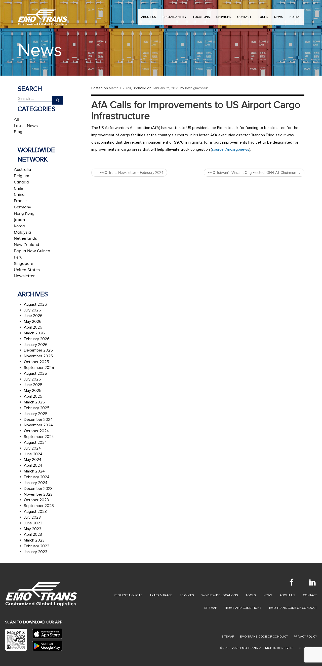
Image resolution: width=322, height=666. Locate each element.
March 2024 (34, 471)
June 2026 (33, 315)
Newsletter (24, 275)
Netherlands (25, 238)
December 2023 (38, 488)
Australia (22, 169)
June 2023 (33, 523)
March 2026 (34, 333)
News (267, 595)
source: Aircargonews (230, 149)
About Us (148, 17)
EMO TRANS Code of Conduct (264, 637)
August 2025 (35, 373)
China (19, 194)
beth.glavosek (196, 88)
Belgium (21, 175)
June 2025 (33, 384)
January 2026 (36, 344)
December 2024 (38, 419)
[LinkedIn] (312, 582)
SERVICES (223, 17)
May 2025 (33, 390)
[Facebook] (291, 582)
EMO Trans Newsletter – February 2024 (129, 172)
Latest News (26, 125)
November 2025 (38, 356)
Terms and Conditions (243, 608)
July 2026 (32, 310)
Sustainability (175, 17)
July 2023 (32, 517)
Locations (201, 17)
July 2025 (32, 379)
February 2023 (36, 546)
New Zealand (26, 244)
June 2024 (33, 454)
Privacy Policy (305, 637)
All (16, 119)
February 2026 (37, 338)
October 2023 (36, 499)
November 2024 (38, 425)
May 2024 (33, 459)
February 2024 (37, 477)
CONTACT (244, 17)
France (20, 200)
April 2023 (33, 534)
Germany (22, 206)
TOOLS (263, 17)
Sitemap (210, 608)
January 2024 (36, 482)
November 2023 (38, 494)
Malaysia (22, 232)
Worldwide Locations (220, 595)
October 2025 (36, 361)
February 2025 (37, 407)
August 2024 (35, 442)
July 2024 (32, 448)
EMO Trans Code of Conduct (293, 608)
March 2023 (34, 540)
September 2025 (39, 367)
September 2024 (39, 436)
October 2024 (36, 430)
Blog (18, 131)
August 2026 (35, 304)
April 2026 (33, 327)
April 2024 (33, 465)
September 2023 (39, 505)
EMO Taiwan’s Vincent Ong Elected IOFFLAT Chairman (254, 172)
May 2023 (32, 528)
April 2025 (33, 396)
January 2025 (36, 413)
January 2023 (35, 551)
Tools (251, 595)
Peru (18, 257)
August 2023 (35, 511)
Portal (295, 17)
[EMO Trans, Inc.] (43, 15)
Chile (18, 188)
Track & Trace (161, 595)
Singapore (23, 263)
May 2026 (33, 321)
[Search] (57, 100)
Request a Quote (128, 595)
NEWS (278, 17)
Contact (310, 595)
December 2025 (38, 350)
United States (27, 269)
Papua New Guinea (32, 250)
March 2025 (34, 402)
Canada (21, 181)
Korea (19, 225)
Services (187, 595)
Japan (19, 219)
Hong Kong (24, 213)
